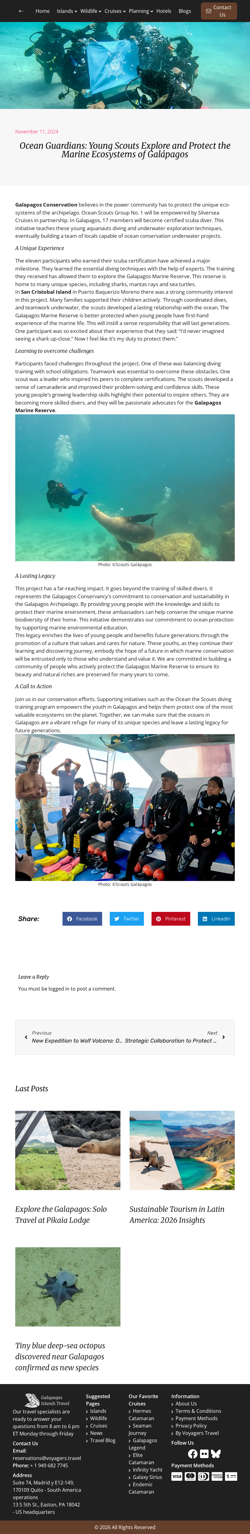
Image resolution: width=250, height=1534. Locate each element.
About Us (186, 1403)
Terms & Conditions (198, 1411)
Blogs (185, 11)
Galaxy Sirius (147, 1477)
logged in (59, 988)
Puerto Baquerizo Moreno (109, 291)
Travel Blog (103, 1440)
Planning (139, 11)
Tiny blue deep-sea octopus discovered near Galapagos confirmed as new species (60, 1356)
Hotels (163, 11)
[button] (82, 919)
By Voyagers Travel (197, 1433)
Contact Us (222, 11)
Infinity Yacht (147, 1469)
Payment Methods (197, 1418)
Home (43, 11)
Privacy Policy (191, 1425)
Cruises (113, 11)
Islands (65, 11)
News (96, 1433)
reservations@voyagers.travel (47, 1458)
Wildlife (88, 11)
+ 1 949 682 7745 (49, 1465)
